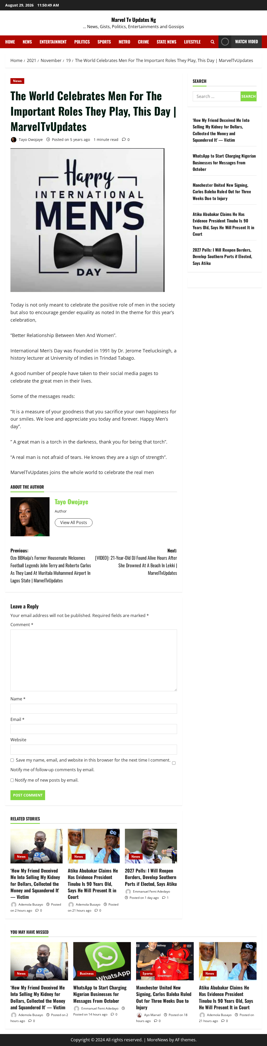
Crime (143, 42)
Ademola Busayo (30, 904)
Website (18, 740)
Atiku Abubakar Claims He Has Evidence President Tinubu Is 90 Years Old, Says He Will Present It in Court (93, 883)
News (27, 42)
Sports (104, 42)
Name (18, 699)
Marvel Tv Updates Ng (133, 19)
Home (10, 42)
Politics (82, 42)
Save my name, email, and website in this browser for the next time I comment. (93, 760)
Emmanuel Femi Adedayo (151, 891)
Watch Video (246, 41)
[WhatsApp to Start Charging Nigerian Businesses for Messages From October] (102, 961)
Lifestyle (192, 42)
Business (87, 973)
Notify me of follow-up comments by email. (52, 770)
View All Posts (73, 522)
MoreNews (157, 1040)
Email (17, 719)
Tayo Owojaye (30, 139)
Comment (21, 624)
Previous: (50, 565)
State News (166, 42)
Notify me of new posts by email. (46, 780)
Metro (124, 42)
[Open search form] (213, 42)
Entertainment (53, 42)
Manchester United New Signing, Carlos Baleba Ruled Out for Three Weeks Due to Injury (222, 191)
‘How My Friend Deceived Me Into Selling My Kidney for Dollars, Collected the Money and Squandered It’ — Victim (35, 883)
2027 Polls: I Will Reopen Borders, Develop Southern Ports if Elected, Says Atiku (151, 877)
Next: (136, 561)
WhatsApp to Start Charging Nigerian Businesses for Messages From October (224, 162)
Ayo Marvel (152, 1015)
